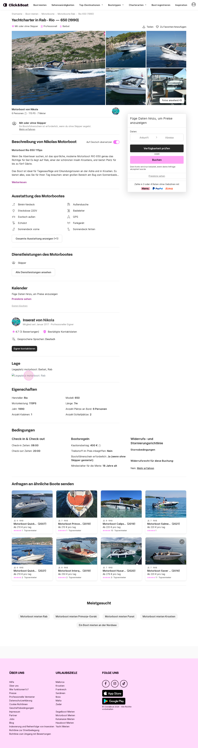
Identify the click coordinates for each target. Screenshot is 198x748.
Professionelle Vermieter (22, 696)
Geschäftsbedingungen (21, 708)
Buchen (157, 159)
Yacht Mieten (62, 726)
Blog (11, 722)
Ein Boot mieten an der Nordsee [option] (98, 625)
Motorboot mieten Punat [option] (119, 616)
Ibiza (58, 696)
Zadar (59, 704)
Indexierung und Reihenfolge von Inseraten (31, 726)
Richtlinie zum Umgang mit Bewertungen (30, 734)
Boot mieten (40, 5)
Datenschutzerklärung (20, 700)
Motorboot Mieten (65, 715)
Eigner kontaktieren (24, 348)
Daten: (133, 131)
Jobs (11, 719)
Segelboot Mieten (65, 711)
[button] (147, 26)
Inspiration (181, 5)
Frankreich (61, 689)
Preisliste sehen (21, 298)
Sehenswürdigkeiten (63, 5)
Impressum (14, 711)
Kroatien (60, 685)
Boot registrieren (161, 5)
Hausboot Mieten (65, 722)
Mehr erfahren (145, 468)
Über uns (14, 685)
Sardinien (60, 693)
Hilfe (11, 682)
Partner (13, 715)
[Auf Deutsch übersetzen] (116, 142)
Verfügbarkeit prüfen (157, 148)
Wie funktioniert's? (19, 689)
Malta (58, 700)
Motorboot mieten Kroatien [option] (159, 616)
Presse (12, 693)
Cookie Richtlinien (18, 704)
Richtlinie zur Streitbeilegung (24, 730)
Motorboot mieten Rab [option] (33, 616)
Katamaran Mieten (65, 719)
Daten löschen (20, 306)
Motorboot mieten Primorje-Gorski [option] (76, 616)
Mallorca (60, 682)
